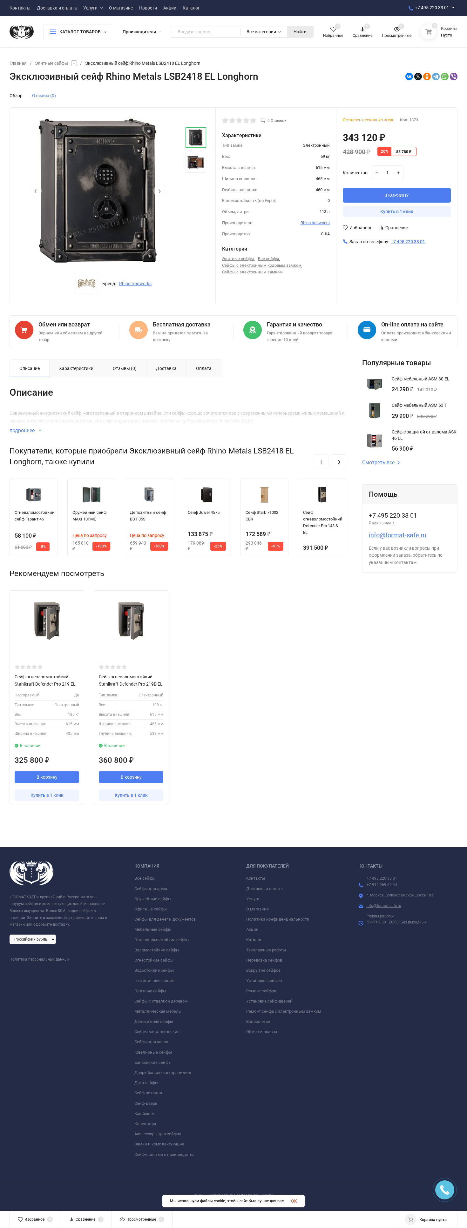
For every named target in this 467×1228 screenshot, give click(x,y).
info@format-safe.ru (397, 535)
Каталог (253, 939)
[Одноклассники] (427, 76)
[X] (418, 76)
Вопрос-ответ (259, 1021)
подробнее (23, 430)
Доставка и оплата (264, 888)
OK (294, 1201)
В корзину (47, 777)
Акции (252, 929)
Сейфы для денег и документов (165, 919)
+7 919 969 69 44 (382, 884)
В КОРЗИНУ (396, 195)
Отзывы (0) (44, 95)
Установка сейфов (264, 980)
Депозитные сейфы (153, 1021)
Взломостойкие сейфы (156, 950)
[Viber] (453, 76)
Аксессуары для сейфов (157, 1133)
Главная (18, 63)
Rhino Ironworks (135, 283)
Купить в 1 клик (396, 211)
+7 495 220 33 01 (432, 7)
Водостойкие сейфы (154, 970)
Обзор (16, 95)
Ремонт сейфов (261, 991)
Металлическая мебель (157, 1011)
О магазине (257, 909)
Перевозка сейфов (264, 960)
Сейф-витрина (148, 1092)
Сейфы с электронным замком (252, 272)
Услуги (253, 898)
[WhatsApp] (445, 76)
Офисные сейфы (150, 909)
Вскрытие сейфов (263, 970)
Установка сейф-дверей (269, 1001)
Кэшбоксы (144, 1113)
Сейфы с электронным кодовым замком (261, 265)
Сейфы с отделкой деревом (161, 1001)
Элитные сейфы (51, 63)
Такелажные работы (266, 950)
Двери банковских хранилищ (162, 1072)
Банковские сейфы (153, 1062)
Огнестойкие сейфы (153, 960)
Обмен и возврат (262, 1031)
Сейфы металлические (156, 1031)
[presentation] (35, 191)
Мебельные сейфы (152, 929)
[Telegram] (436, 76)
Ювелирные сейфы (153, 1052)
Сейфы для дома (150, 888)
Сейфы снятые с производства (164, 1154)
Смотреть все (378, 462)
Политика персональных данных (39, 959)
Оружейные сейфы (152, 898)
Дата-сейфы (146, 1082)
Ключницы (145, 1123)
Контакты (255, 878)
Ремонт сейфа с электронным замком (283, 1011)
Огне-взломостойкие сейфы (161, 939)
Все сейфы (268, 258)
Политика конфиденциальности (277, 919)
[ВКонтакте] (409, 76)
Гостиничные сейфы (154, 980)
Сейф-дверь (145, 1103)
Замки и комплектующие (159, 1144)
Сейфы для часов (151, 1041)
